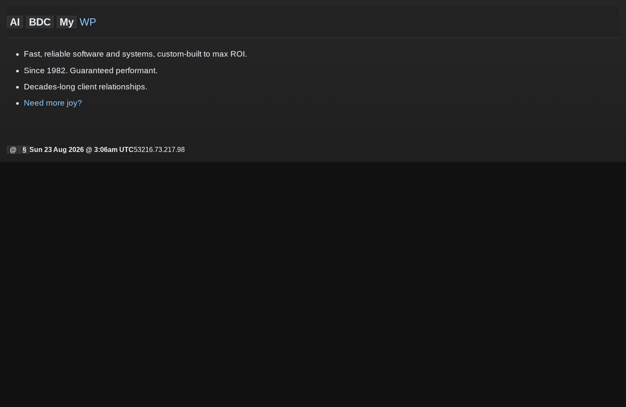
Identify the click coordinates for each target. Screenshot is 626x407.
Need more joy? (53, 102)
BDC (40, 22)
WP (88, 22)
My (67, 22)
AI (15, 22)
